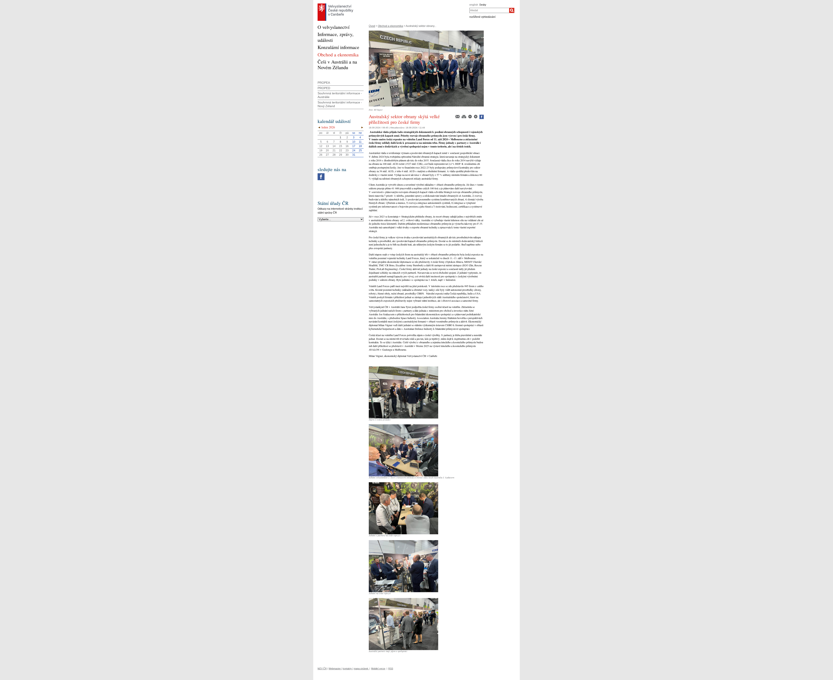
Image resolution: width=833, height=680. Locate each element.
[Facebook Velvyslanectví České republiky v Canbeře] (321, 174)
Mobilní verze (378, 668)
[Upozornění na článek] (457, 116)
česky (482, 4)
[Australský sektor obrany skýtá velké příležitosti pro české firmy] (426, 32)
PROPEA (324, 82)
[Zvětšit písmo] (476, 116)
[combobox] (489, 10)
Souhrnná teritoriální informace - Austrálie (340, 95)
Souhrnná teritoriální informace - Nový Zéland (340, 104)
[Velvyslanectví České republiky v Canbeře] (335, 4)
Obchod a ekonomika (390, 26)
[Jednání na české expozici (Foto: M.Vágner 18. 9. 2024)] (403, 541)
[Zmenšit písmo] (470, 116)
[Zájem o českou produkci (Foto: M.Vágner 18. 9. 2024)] (403, 367)
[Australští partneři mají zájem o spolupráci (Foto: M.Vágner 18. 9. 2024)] (403, 599)
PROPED (324, 88)
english (473, 4)
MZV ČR (322, 668)
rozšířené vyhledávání (482, 17)
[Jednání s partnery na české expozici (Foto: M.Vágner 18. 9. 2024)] (403, 483)
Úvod (372, 26)
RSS (390, 668)
